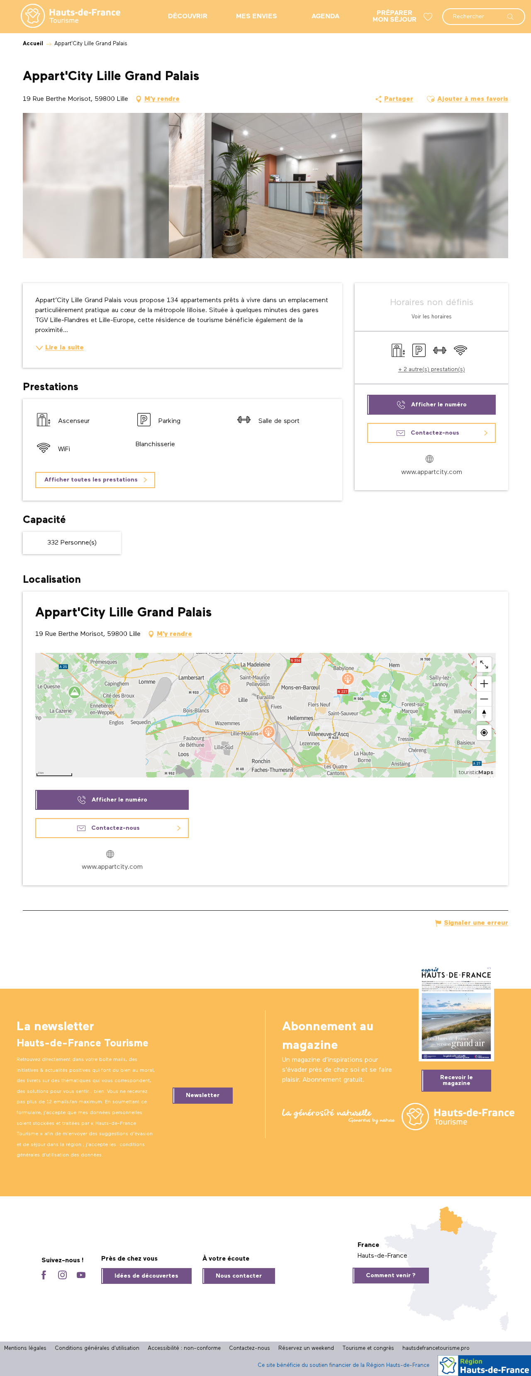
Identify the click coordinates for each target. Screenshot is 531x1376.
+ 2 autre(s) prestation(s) (431, 369)
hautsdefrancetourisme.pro (436, 1348)
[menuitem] (63, 16)
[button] (484, 12)
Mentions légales (25, 1348)
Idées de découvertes (146, 1276)
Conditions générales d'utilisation (97, 1348)
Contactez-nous (249, 1348)
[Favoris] (429, 16)
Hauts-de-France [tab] (382, 1256)
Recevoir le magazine (456, 1080)
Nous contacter (239, 1276)
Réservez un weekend (306, 1348)
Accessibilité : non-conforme (184, 1348)
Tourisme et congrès (368, 1348)
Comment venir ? (391, 1275)
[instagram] (62, 1276)
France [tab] (368, 1245)
